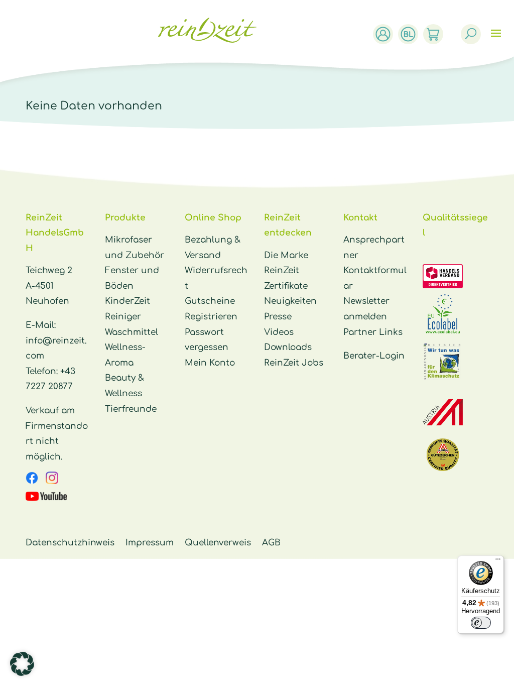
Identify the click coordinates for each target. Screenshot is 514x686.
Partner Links (373, 332)
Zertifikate (286, 286)
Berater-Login (374, 356)
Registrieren (211, 316)
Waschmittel (131, 332)
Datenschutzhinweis (70, 542)
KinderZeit (127, 301)
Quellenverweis (218, 542)
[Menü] (498, 561)
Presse (278, 316)
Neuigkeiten (290, 301)
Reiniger (123, 316)
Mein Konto (210, 363)
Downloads (288, 347)
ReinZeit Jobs (293, 363)
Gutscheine (210, 301)
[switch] (481, 623)
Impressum (149, 542)
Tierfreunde (131, 409)
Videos (279, 332)
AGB (271, 542)
